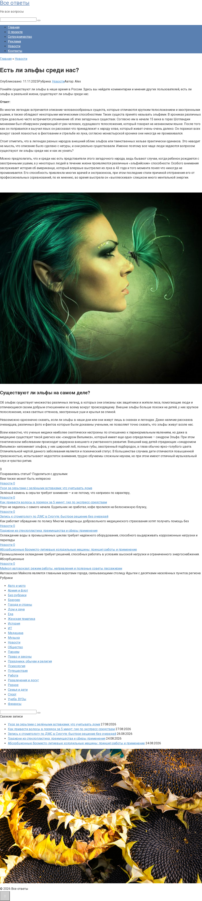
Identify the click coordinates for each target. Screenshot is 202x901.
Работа (13, 675)
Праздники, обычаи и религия (30, 661)
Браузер (14, 600)
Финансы (15, 704)
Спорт (12, 694)
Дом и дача (16, 609)
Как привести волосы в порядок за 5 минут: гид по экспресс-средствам (53, 502)
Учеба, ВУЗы (17, 699)
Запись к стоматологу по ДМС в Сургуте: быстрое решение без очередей (54, 516)
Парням (13, 652)
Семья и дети (18, 690)
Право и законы (20, 656)
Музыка (14, 638)
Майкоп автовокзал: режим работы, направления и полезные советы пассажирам (61, 568)
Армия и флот (18, 590)
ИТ (10, 628)
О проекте (15, 32)
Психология (16, 666)
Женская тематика (21, 619)
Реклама (14, 41)
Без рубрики (17, 595)
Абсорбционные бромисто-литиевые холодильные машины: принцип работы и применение (68, 549)
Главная (14, 27)
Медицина (15, 633)
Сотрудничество (20, 37)
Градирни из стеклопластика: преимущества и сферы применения (48, 530)
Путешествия (18, 671)
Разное (13, 685)
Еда (10, 614)
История (14, 623)
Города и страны (20, 605)
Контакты (15, 51)
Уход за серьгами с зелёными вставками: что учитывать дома (46, 488)
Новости (14, 46)
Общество (15, 647)
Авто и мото (17, 586)
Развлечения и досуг (23, 680)
